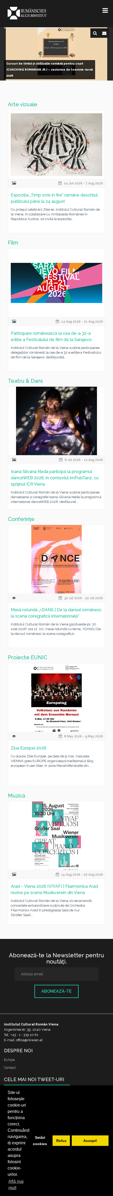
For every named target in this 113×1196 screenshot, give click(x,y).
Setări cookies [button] (40, 1140)
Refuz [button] (61, 1141)
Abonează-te (56, 991)
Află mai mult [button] (16, 1184)
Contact (10, 1068)
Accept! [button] (90, 1141)
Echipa (9, 1060)
